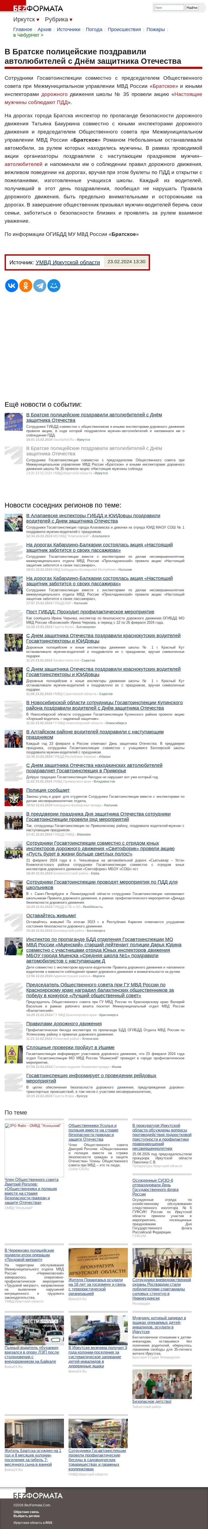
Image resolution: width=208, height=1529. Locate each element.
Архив (44, 29)
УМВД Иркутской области (68, 262)
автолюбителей (24, 164)
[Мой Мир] (53, 285)
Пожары (156, 29)
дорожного (54, 94)
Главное (22, 29)
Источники (68, 29)
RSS (49, 1523)
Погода (94, 29)
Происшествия (124, 29)
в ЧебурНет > (28, 35)
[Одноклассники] (25, 285)
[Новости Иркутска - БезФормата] (32, 7)
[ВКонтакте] (11, 285)
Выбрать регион (27, 1516)
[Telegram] (39, 285)
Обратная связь (26, 1512)
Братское (164, 86)
